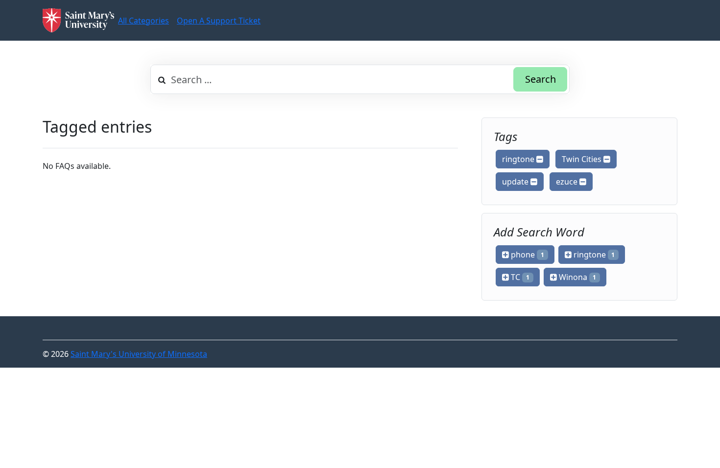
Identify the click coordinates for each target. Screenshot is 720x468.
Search (540, 79)
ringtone (519, 159)
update (516, 181)
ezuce (567, 181)
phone (526, 254)
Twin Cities (582, 159)
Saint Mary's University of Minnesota (139, 354)
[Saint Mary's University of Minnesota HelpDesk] (78, 20)
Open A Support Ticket (219, 20)
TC (519, 277)
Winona (577, 277)
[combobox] (360, 79)
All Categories (143, 20)
